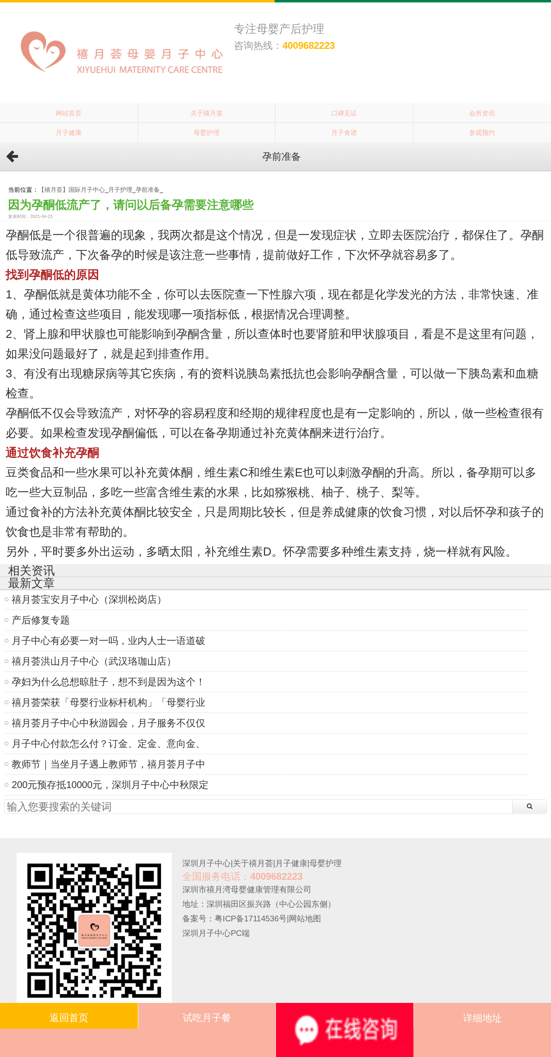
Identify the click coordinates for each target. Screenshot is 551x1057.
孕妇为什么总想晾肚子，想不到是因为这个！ (108, 681)
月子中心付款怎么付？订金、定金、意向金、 (108, 743)
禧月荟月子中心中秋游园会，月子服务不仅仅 (108, 722)
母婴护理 (206, 132)
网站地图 (305, 918)
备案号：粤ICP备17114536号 (234, 918)
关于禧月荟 (206, 113)
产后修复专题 (41, 619)
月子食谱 (344, 132)
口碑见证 (344, 113)
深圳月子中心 (206, 863)
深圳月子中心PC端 (216, 933)
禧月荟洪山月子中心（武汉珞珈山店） (94, 661)
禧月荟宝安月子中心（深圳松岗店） (89, 599)
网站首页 (68, 113)
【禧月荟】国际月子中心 (71, 189)
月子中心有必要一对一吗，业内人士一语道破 (108, 640)
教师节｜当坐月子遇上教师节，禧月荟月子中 (108, 764)
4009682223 (308, 45)
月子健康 (68, 132)
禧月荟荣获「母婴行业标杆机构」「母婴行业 (108, 702)
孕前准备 (148, 189)
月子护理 (120, 189)
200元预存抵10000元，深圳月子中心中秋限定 (110, 784)
